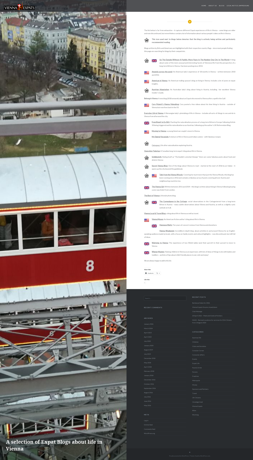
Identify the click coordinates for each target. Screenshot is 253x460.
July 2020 (147, 341)
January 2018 (148, 375)
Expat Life (195, 363)
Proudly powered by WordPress (179, 456)
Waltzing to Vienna (160, 243)
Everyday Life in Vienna (153, 113)
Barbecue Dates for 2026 (201, 303)
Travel (194, 393)
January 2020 (148, 345)
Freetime (195, 376)
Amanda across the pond (162, 72)
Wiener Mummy (158, 252)
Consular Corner (198, 350)
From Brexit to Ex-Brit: (161, 122)
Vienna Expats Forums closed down (204, 307)
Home (204, 5)
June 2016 (147, 401)
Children (195, 342)
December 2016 (149, 380)
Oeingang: (156, 145)
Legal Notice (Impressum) (238, 5)
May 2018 (147, 363)
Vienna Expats (197, 406)
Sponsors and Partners (200, 389)
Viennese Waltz (165, 225)
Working (195, 415)
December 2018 (149, 358)
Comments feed (149, 429)
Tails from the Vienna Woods (171, 175)
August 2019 (148, 350)
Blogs (221, 5)
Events (194, 359)
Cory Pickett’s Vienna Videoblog (165, 104)
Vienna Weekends (166, 231)
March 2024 (148, 328)
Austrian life (196, 338)
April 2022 (148, 337)
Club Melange (197, 311)
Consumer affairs (198, 355)
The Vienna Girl (158, 187)
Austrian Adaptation (160, 89)
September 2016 (150, 388)
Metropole (196, 380)
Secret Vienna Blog (160, 166)
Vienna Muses (157, 219)
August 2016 (148, 392)
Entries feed (148, 425)
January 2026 (148, 324)
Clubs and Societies (199, 346)
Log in (146, 420)
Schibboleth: (157, 157)
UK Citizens (196, 398)
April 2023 (148, 333)
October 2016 (149, 384)
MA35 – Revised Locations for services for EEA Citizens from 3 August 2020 (212, 321)
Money (194, 385)
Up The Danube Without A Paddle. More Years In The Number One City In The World (194, 60)
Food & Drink (197, 368)
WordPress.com (205, 456)
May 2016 (147, 405)
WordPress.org (149, 433)
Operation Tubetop (152, 151)
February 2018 (149, 371)
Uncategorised (197, 402)
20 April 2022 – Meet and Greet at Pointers (207, 316)
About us (213, 5)
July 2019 (147, 354)
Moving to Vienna (159, 131)
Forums (195, 372)
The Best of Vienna (152, 195)
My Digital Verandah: (160, 137)
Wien (194, 410)
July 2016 (147, 397)
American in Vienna (159, 81)
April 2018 (148, 367)
